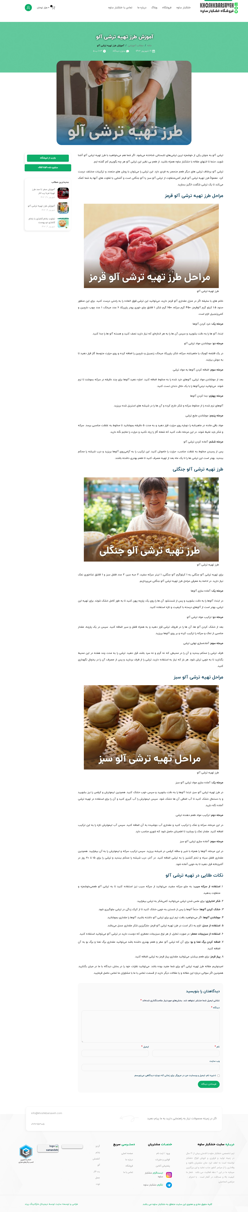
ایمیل (145, 1047)
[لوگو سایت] (219, 7)
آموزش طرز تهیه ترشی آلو (41, 206)
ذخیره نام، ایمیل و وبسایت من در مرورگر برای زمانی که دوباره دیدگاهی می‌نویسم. (175, 1075)
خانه (149, 45)
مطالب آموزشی (136, 45)
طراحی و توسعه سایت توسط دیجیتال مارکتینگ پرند (51, 1204)
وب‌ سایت (214, 1061)
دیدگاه (215, 1007)
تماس (142, 973)
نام (217, 1047)
